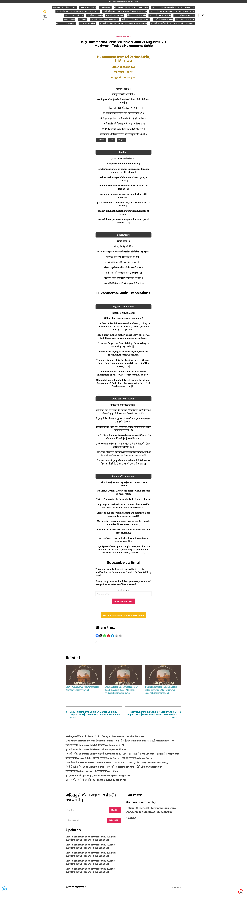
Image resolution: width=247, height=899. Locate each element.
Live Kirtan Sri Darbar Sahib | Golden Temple (131, 7)
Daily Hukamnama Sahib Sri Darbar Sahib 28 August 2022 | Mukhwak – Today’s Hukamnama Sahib (121, 690)
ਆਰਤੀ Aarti (82, 19)
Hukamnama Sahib (123, 36)
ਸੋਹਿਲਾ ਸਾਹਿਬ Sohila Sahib (136, 15)
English (121, 140)
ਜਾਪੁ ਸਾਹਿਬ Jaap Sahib (94, 15)
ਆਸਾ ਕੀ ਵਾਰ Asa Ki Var (87, 23)
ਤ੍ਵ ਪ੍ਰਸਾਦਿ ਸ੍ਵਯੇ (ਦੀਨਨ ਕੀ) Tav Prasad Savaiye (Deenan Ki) (172, 23)
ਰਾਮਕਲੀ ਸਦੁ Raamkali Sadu (163, 19)
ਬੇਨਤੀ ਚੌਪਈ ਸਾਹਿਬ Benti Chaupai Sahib (136, 19)
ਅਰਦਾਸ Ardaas (69, 19)
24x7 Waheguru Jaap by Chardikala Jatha (123, 615)
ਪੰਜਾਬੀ (111, 140)
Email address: (123, 590)
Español (101, 140)
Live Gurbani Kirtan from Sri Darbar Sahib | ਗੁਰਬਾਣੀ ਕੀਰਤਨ (123, 1)
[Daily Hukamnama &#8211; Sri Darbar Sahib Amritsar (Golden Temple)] (84, 675)
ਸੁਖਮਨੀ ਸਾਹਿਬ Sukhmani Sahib (160, 15)
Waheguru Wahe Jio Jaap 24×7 (64, 7)
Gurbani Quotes (105, 7)
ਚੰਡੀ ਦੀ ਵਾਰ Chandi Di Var (185, 19)
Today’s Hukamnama (88, 7)
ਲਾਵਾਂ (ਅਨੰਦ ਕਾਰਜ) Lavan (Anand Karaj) (104, 19)
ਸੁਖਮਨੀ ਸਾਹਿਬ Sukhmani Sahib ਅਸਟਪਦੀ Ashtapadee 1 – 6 (173, 7)
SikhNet (131, 817)
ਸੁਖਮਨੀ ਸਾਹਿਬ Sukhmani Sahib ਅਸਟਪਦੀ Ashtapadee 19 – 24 (172, 11)
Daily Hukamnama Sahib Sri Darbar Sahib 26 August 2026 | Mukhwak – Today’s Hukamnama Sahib (161, 690)
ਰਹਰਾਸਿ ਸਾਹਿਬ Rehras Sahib (184, 15)
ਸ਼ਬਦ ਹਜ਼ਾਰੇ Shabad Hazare (66, 23)
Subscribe (113, 820)
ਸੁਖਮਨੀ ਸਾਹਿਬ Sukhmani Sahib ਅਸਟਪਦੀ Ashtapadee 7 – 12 (77, 11)
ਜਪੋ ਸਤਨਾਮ (80, 887)
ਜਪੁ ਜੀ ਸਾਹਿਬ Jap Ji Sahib (74, 15)
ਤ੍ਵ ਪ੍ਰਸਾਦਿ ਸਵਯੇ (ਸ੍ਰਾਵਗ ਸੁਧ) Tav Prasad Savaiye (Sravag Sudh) (123, 23)
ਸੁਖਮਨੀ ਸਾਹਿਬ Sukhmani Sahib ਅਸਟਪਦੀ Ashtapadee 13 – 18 (124, 11)
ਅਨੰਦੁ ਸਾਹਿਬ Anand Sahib (115, 15)
